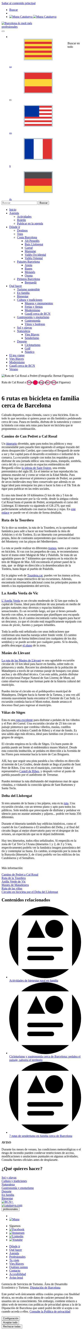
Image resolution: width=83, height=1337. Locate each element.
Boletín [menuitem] (21, 220)
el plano (27, 645)
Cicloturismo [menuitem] (32, 345)
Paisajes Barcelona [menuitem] (28, 261)
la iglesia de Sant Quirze (36, 468)
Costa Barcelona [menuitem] (27, 237)
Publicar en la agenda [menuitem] (30, 223)
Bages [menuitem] (28, 268)
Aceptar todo (10, 1322)
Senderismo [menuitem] (32, 338)
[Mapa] (32, 16)
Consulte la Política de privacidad (50, 1311)
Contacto (14, 1270)
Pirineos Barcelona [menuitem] (28, 279)
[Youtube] (16, 1239)
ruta (66, 803)
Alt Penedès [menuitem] (32, 240)
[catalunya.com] (12, 1205)
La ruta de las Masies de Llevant (21, 660)
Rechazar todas (12, 1326)
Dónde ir (14, 1246)
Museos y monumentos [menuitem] (39, 303)
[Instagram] (16, 1232)
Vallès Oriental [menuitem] (34, 258)
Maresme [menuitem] (30, 251)
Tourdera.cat (34, 575)
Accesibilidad (17, 1274)
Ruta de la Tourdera (14, 878)
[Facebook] (16, 1229)
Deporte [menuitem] (22, 341)
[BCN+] (8, 1201)
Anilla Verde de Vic (14, 881)
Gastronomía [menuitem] (32, 320)
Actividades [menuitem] (24, 216)
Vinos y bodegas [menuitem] (35, 324)
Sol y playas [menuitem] (24, 327)
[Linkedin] (16, 1236)
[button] (29, 382)
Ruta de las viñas (12, 888)
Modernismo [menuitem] (32, 310)
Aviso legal (16, 1277)
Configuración (10, 1318)
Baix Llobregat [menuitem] (34, 244)
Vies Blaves (16, 1263)
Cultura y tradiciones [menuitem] (29, 299)
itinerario (11, 443)
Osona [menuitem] (29, 275)
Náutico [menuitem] (29, 351)
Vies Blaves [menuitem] (32, 334)
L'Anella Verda (11, 600)
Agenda (14, 1253)
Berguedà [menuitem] (30, 282)
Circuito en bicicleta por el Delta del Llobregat (30, 892)
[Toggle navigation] (3, 31)
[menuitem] (12, 209)
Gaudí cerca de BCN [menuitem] (37, 313)
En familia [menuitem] (23, 292)
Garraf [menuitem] (29, 247)
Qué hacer (15, 1249)
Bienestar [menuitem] (22, 296)
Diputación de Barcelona (45, 1287)
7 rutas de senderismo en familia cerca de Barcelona (40, 1136)
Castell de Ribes (29, 771)
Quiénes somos (18, 1267)
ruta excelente (24, 720)
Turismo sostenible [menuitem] (28, 289)
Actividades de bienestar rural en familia (33, 980)
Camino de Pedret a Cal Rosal (20, 874)
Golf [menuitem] (27, 348)
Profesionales (17, 1256)
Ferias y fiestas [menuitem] (34, 306)
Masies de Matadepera (15, 885)
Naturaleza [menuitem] (23, 331)
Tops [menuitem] (20, 234)
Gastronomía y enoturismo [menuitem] (33, 317)
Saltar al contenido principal (19, 3)
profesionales (10, 26)
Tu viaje (14, 1260)
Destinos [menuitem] (22, 230)
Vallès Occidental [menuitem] (35, 254)
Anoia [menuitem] (28, 265)
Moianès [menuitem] (30, 272)
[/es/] (17, 23)
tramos (52, 548)
